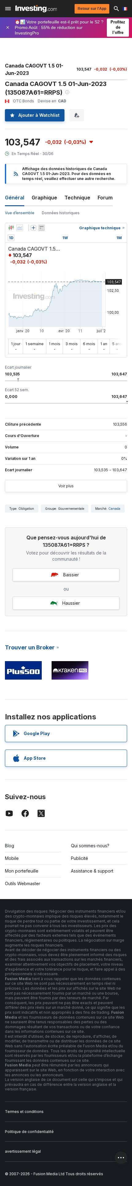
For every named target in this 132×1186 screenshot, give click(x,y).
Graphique (44, 197)
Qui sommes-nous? (90, 845)
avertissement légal (23, 1151)
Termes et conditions (24, 1111)
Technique (77, 197)
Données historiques (61, 213)
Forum (105, 197)
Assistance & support (92, 870)
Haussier (71, 603)
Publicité (79, 858)
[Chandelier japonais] (11, 227)
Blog (9, 845)
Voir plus (66, 486)
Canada (114, 508)
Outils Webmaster (22, 883)
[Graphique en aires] (19, 227)
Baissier (71, 574)
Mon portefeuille (21, 870)
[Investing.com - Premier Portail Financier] (36, 8)
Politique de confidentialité (29, 1131)
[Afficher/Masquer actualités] (41, 227)
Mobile (12, 858)
